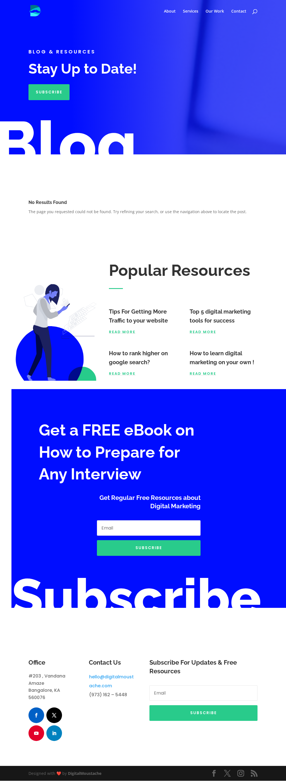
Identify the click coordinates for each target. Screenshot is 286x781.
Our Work (215, 11)
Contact (238, 11)
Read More (122, 332)
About (170, 11)
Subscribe (49, 92)
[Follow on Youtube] (36, 733)
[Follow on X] (54, 715)
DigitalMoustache (84, 773)
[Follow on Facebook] (36, 715)
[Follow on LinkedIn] (54, 733)
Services (190, 11)
